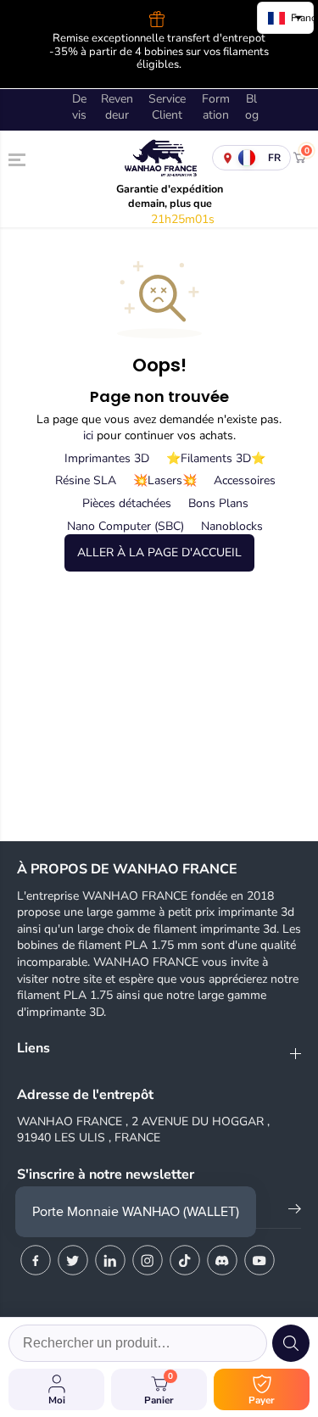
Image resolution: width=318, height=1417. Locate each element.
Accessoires (245, 480)
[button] (18, 160)
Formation (216, 107)
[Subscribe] (294, 1211)
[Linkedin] (110, 1260)
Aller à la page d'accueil (159, 552)
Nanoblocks (232, 526)
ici (88, 435)
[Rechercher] (291, 1343)
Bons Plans (218, 503)
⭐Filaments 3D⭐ (215, 458)
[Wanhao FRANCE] (158, 158)
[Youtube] (259, 1260)
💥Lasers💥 (165, 480)
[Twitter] (73, 1260)
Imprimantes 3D (106, 458)
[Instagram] (147, 1260)
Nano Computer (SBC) (125, 526)
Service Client (167, 107)
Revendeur (117, 107)
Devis (79, 107)
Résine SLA (85, 480)
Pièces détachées (126, 503)
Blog (252, 107)
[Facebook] (35, 1260)
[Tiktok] (185, 1260)
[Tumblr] (222, 1260)
